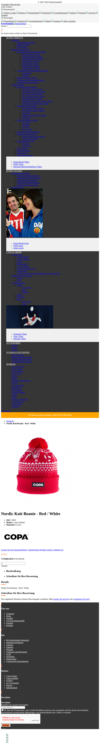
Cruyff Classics (23, 259)
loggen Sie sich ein (61, 599)
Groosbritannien (60, 13)
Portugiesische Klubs (25, 141)
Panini (19, 262)
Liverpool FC (17, 404)
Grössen (9, 645)
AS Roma (26, 125)
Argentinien (27, 73)
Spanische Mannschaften (27, 106)
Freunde (9, 623)
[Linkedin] (4, 728)
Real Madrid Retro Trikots (32, 108)
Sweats (20, 278)
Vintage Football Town (26, 269)
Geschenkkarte (17, 355)
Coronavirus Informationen (17, 661)
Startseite (10, 421)
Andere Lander (10, 13)
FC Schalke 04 (17, 402)
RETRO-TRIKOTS (14, 38)
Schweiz (92, 13)
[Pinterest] (5, 728)
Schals (14, 348)
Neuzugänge (22, 47)
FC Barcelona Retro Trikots (33, 111)
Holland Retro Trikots (31, 61)
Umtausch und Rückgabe (16, 652)
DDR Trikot (18, 164)
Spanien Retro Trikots (31, 66)
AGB (8, 654)
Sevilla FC (26, 113)
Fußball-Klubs (17, 187)
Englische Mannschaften (27, 87)
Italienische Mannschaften (27, 120)
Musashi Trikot (19, 339)
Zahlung (9, 647)
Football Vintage (18, 392)
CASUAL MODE (13, 252)
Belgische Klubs (23, 150)
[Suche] (2, 29)
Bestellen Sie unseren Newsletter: (15, 705)
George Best (22, 271)
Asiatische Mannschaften (27, 78)
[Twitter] (2, 728)
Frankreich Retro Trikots (32, 56)
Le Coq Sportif (23, 266)
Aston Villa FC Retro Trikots (34, 92)
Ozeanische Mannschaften (27, 82)
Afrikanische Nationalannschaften (31, 80)
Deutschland (33, 13)
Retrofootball (22, 264)
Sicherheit (10, 657)
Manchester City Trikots (32, 99)
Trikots (19, 285)
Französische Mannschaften (28, 132)
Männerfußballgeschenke (21, 357)
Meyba (14, 378)
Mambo (25, 292)
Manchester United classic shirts (35, 103)
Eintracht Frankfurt (30, 139)
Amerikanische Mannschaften (29, 178)
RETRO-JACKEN (14, 171)
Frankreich (46, 13)
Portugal (82, 13)
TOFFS (14, 383)
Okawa (14, 376)
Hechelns (20, 297)
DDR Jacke (18, 246)
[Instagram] (3, 728)
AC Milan (26, 122)
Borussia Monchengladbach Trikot (27, 167)
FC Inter (25, 127)
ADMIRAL (16, 388)
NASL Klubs (22, 148)
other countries (69, 21)
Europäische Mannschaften (28, 176)
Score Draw (16, 374)
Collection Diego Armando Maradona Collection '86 (38, 273)
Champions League (25, 155)
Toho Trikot (18, 336)
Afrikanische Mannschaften (28, 183)
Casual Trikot (17, 255)
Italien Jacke (18, 248)
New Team (26, 287)
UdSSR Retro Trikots (31, 68)
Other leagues (22, 153)
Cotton (14, 395)
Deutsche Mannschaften (26, 134)
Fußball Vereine (23, 45)
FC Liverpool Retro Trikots (33, 96)
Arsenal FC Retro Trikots (32, 89)
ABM (13, 397)
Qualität (9, 618)
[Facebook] (1, 728)
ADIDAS (15, 406)
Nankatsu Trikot (20, 334)
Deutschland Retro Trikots (32, 59)
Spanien (57, 21)
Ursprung (10, 614)
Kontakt (9, 625)
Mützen (14, 345)
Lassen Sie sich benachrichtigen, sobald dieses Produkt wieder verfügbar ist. (32, 550)
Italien (73, 13)
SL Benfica (26, 146)
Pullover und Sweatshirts (21, 276)
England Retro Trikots (31, 54)
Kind (19, 299)
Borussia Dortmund (19, 399)
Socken (14, 350)
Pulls (19, 280)
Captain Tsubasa (18, 283)
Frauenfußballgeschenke (21, 359)
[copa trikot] (29, 327)
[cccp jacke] (24, 237)
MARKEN (10, 364)
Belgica (22, 13)
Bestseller (15, 40)
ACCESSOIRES (13, 343)
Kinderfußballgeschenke (21, 362)
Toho (24, 290)
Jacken (19, 295)
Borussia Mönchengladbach (33, 136)
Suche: (4, 26)
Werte (8, 616)
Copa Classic (16, 369)
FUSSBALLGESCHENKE (18, 352)
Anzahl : (4, 566)
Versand (9, 650)
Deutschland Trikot (21, 162)
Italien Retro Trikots (30, 64)
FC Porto (25, 143)
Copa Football (22, 257)
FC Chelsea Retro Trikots (32, 94)
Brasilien (25, 75)
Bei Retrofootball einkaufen (17, 640)
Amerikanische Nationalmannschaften (32, 71)
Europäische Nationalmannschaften (31, 52)
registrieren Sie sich (82, 599)
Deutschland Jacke (21, 243)
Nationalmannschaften (26, 42)
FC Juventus (27, 129)
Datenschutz (11, 659)
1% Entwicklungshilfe (15, 621)
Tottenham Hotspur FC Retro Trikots (37, 101)
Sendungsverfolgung (14, 642)
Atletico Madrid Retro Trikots (34, 115)
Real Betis (26, 118)
